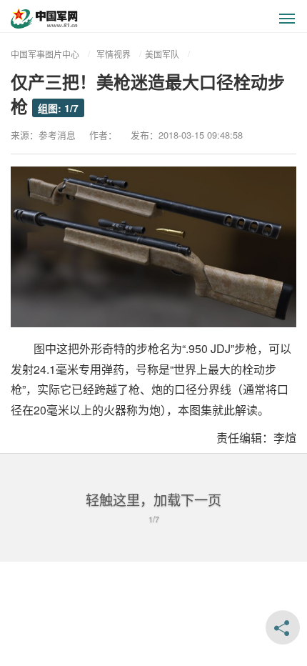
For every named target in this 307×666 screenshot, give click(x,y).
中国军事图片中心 (45, 54)
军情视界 (113, 54)
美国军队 (162, 54)
